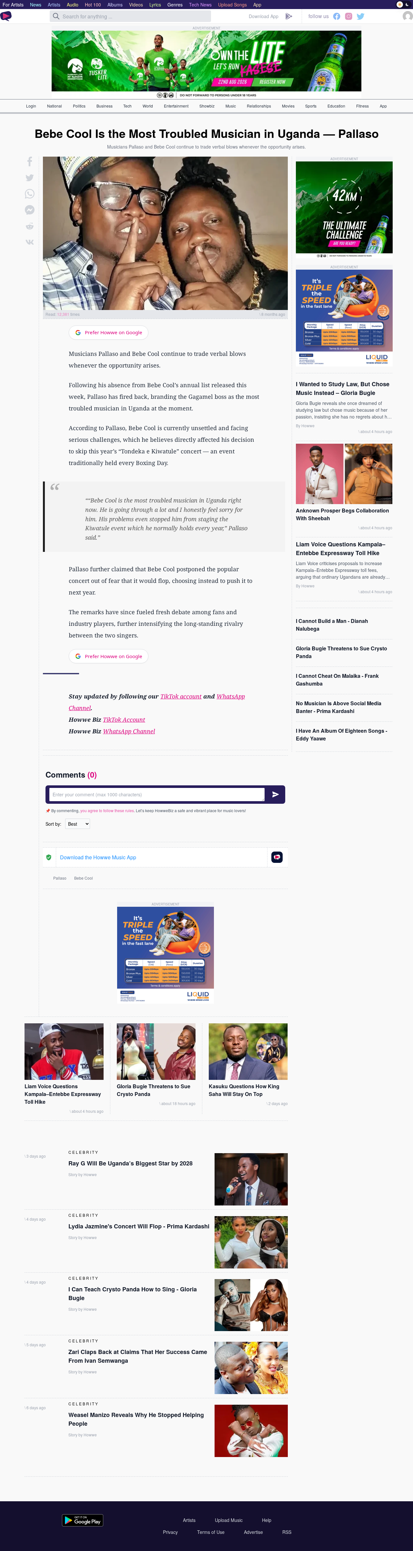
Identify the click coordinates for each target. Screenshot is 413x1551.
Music (231, 106)
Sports (311, 106)
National (54, 106)
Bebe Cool (83, 878)
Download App (263, 16)
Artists (189, 1520)
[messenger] (30, 210)
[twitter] (30, 177)
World (148, 106)
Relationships (259, 106)
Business (104, 106)
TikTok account (181, 696)
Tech (127, 106)
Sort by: (53, 824)
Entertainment (176, 106)
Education (336, 106)
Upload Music (229, 1520)
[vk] (30, 242)
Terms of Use (211, 1532)
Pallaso (59, 878)
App (383, 106)
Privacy (170, 1532)
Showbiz (207, 106)
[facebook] (29, 161)
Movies (288, 106)
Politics (79, 106)
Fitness (362, 106)
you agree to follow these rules (107, 810)
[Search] (56, 16)
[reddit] (30, 226)
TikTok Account (124, 719)
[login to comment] (165, 794)
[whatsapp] (30, 194)
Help (266, 1520)
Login (31, 106)
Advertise (253, 1532)
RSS (286, 1532)
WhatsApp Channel (129, 731)
